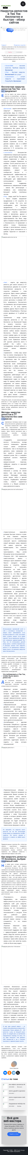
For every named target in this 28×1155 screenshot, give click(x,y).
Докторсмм (7, 108)
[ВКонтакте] (5, 1073)
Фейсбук (19, 1106)
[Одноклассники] (9, 1073)
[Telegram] (14, 1073)
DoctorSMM (9, 65)
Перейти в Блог (15, 1133)
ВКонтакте (19, 1087)
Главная (3, 45)
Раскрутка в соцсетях (19, 45)
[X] (18, 1073)
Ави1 (5, 282)
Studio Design (21, 1150)
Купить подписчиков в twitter (17, 1097)
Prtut (7, 72)
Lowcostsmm (10, 76)
